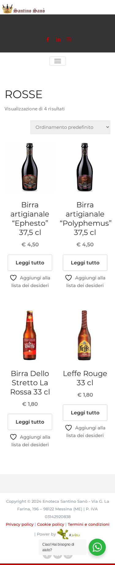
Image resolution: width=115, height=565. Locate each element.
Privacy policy (19, 524)
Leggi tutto (30, 263)
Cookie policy (50, 524)
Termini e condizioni (88, 524)
